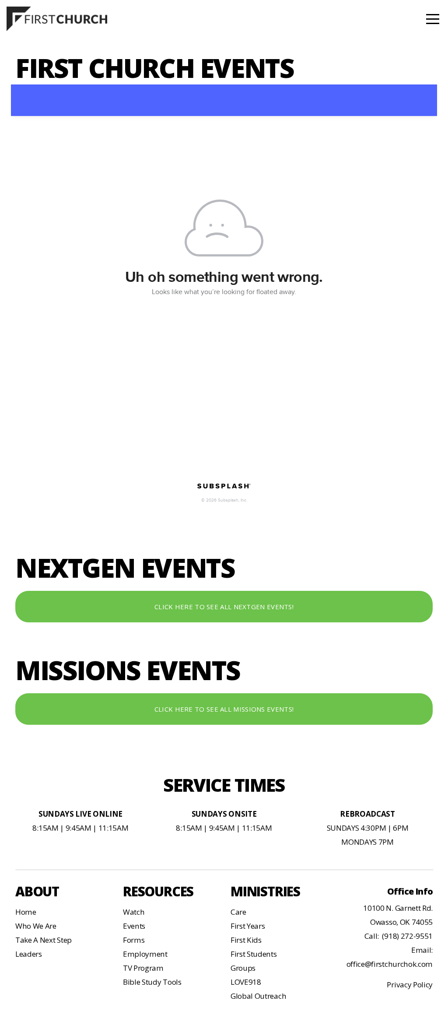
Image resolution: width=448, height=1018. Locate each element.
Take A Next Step (43, 940)
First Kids (246, 940)
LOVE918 (246, 982)
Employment (145, 954)
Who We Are (35, 926)
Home (25, 912)
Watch (133, 912)
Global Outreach (258, 996)
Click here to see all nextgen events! (224, 606)
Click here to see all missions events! (224, 709)
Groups (243, 968)
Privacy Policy (410, 984)
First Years (248, 926)
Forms (133, 940)
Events (134, 926)
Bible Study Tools (152, 982)
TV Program (143, 968)
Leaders (28, 954)
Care (238, 912)
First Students (254, 954)
